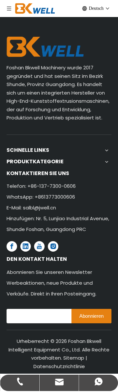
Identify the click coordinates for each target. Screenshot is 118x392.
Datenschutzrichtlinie (59, 366)
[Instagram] (53, 246)
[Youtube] (39, 246)
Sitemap (73, 357)
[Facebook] (12, 246)
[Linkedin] (25, 246)
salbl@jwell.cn (39, 207)
